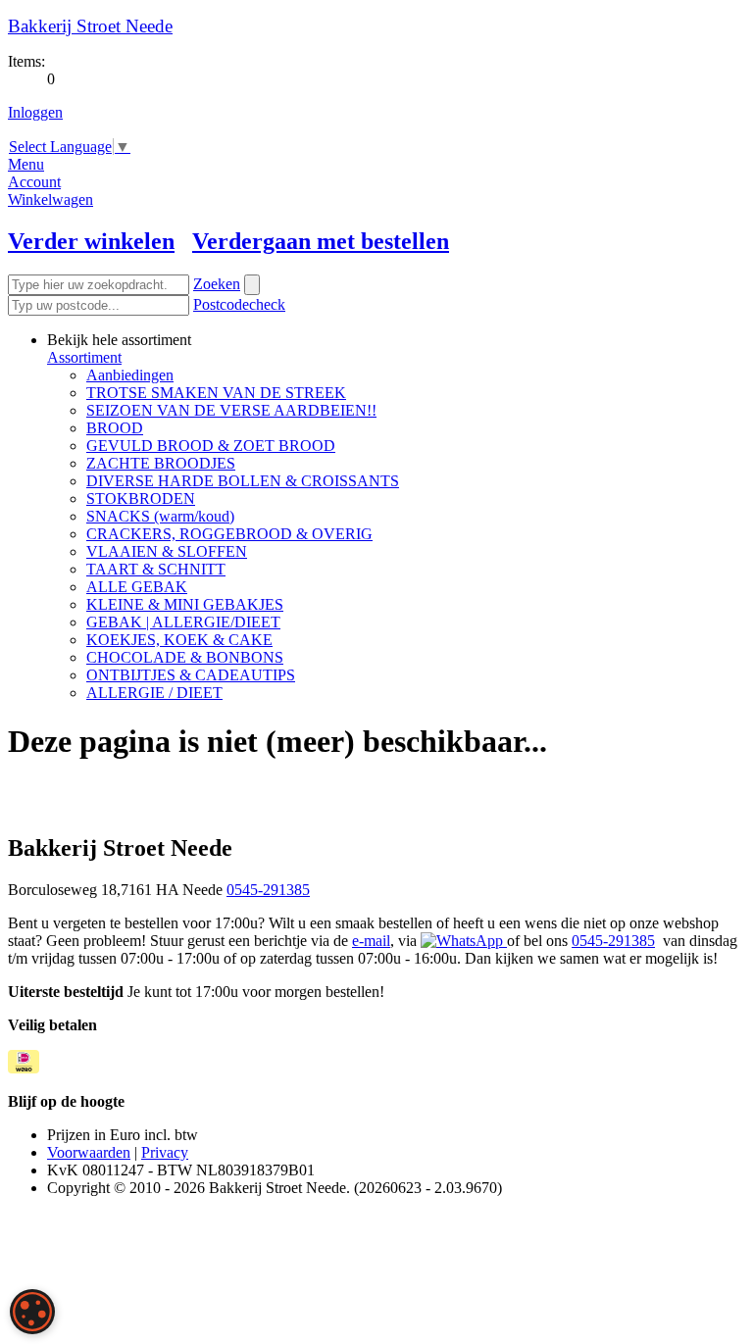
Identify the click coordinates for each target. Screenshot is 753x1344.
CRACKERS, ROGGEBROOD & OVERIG (229, 533)
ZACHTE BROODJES (160, 463)
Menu (26, 164)
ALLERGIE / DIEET (154, 692)
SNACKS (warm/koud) (160, 516)
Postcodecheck (239, 304)
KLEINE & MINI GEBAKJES (184, 604)
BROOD (114, 428)
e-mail (371, 940)
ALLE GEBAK (136, 586)
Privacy (164, 1152)
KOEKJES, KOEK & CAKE (179, 639)
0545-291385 (268, 889)
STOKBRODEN (140, 498)
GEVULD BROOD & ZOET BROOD (210, 445)
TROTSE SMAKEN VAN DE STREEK (216, 392)
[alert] (32, 1311)
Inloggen (35, 112)
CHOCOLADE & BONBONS (184, 657)
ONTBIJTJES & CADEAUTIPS (190, 675)
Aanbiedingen (130, 375)
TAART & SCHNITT (156, 569)
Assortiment (84, 357)
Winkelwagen (50, 199)
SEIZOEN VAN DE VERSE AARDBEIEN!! (231, 410)
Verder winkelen (91, 241)
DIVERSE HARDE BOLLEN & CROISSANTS (242, 481)
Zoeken (216, 283)
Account (34, 182)
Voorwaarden (88, 1152)
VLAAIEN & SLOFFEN (166, 551)
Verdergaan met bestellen (320, 241)
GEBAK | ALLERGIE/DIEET (183, 622)
